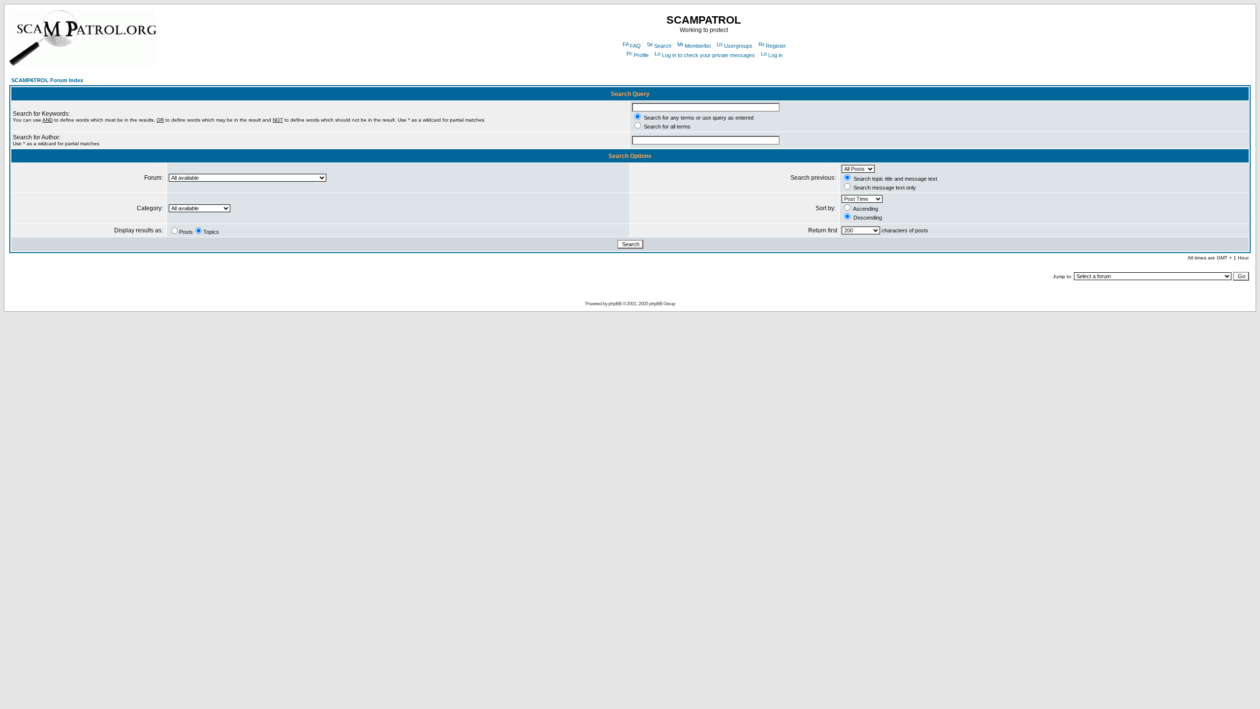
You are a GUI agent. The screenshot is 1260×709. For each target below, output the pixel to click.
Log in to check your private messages (708, 55)
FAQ (635, 46)
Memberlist (698, 46)
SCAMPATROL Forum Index (47, 80)
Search (662, 46)
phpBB (615, 303)
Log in (775, 55)
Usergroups (738, 46)
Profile (641, 55)
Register (776, 46)
